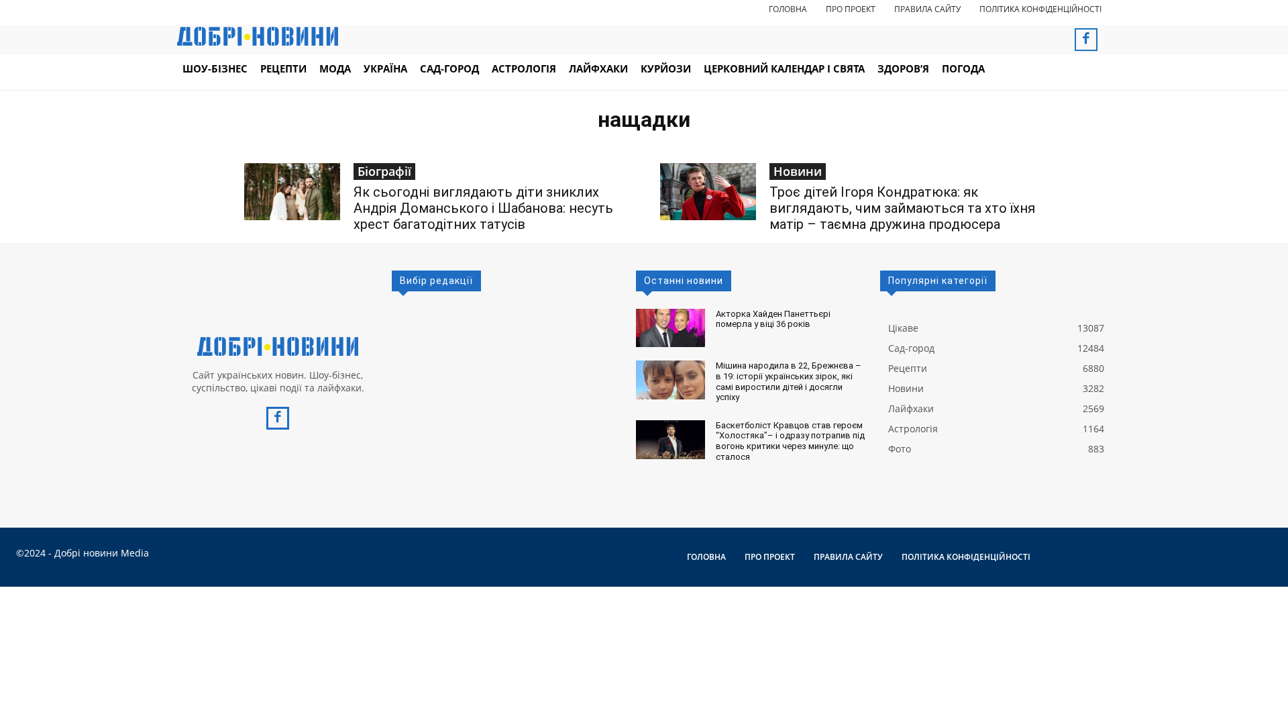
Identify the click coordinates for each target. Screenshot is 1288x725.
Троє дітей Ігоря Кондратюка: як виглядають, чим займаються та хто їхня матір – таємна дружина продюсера (902, 208)
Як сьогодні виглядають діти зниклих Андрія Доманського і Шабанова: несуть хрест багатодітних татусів (483, 208)
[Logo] (277, 346)
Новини (797, 171)
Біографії (384, 171)
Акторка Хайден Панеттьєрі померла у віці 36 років (773, 319)
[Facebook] (1086, 39)
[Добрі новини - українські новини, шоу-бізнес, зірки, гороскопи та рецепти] (257, 36)
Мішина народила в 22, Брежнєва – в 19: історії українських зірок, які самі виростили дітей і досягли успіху (788, 381)
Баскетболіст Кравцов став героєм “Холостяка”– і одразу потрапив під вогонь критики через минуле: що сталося (790, 441)
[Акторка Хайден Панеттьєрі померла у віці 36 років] (670, 328)
